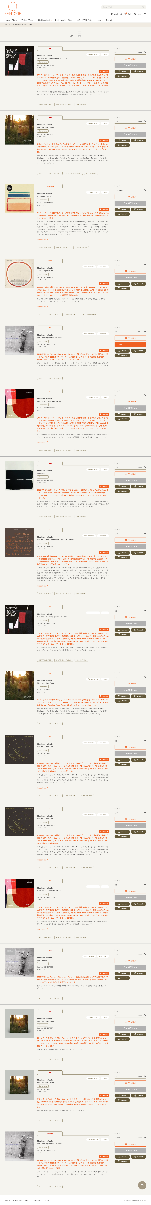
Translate (105, 71)
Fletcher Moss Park (45, 127)
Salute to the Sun (45, 746)
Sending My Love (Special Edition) (52, 58)
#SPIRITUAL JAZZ (45, 104)
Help (27, 1200)
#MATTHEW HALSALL (63, 104)
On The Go (42, 960)
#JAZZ (41, 173)
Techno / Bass (27, 20)
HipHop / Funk (44, 20)
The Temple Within (46, 270)
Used (99, 20)
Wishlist (132, 59)
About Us (17, 1200)
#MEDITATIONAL (71, 315)
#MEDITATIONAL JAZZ (64, 248)
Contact (47, 1200)
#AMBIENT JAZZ (86, 796)
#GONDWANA (81, 104)
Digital (109, 20)
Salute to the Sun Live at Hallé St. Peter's (55, 539)
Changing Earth (44, 196)
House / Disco (11, 20)
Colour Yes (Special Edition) (49, 401)
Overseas (36, 1200)
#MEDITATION (71, 796)
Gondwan (42, 1025)
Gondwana (43, 62)
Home (7, 1200)
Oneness (41, 473)
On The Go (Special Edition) (49, 337)
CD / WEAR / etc (84, 20)
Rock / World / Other (64, 20)
